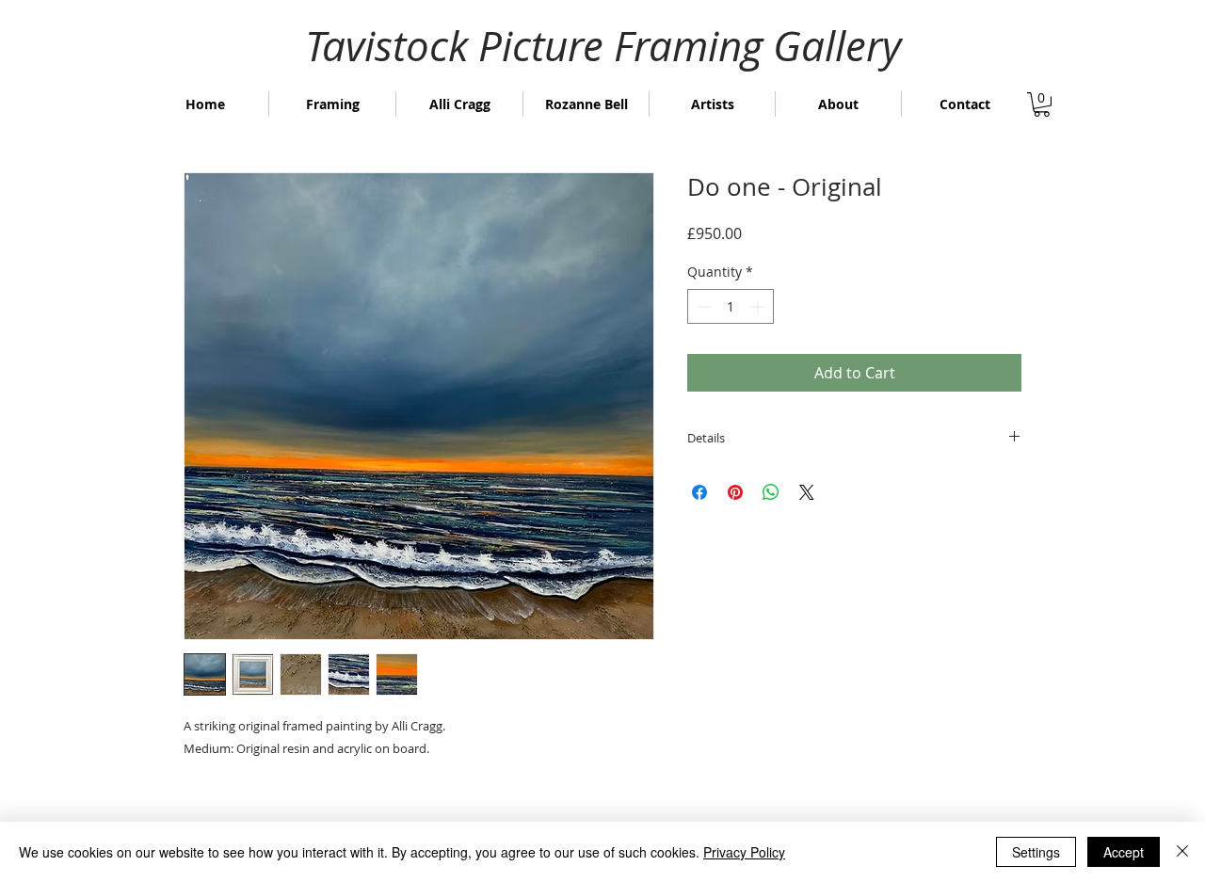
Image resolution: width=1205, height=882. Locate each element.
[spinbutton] (730, 306)
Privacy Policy (744, 851)
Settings (1036, 851)
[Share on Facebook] (699, 492)
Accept (1123, 851)
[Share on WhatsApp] (771, 492)
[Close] (1182, 852)
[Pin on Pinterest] (735, 492)
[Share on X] (806, 492)
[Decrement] (702, 306)
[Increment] (759, 306)
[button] (1041, 104)
